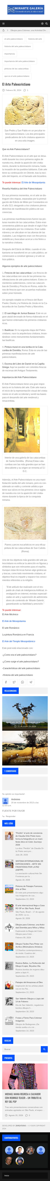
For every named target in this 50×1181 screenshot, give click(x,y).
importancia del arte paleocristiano (19, 61)
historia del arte (35, 39)
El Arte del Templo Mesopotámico (18, 641)
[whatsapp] (22, 682)
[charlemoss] (9, 1161)
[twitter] (14, 682)
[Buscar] (46, 23)
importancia (9, 54)
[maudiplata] (20, 1161)
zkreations (21, 1126)
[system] (42, 23)
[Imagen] (25, 1076)
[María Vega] (41, 1150)
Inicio (6, 1175)
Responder (11, 816)
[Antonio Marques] (9, 1150)
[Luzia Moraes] (30, 1150)
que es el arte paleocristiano (16, 76)
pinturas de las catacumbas (16, 68)
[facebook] (5, 682)
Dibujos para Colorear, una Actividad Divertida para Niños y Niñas (29, 30)
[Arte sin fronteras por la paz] (20, 1150)
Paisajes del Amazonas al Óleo (29, 982)
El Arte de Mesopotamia (33, 182)
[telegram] (30, 682)
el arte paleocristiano (13, 39)
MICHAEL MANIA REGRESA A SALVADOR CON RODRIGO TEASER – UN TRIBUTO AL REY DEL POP (23, 1097)
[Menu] (3, 23)
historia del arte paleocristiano (17, 46)
